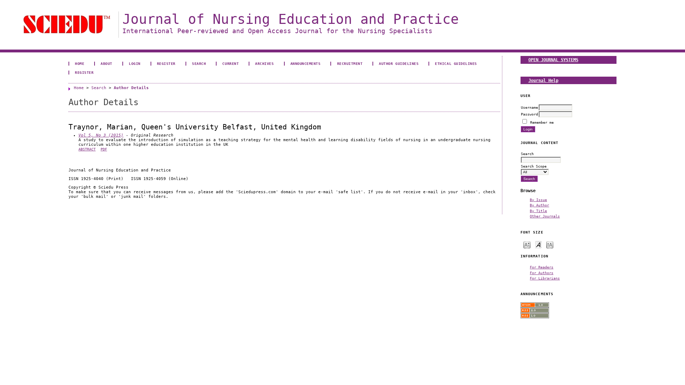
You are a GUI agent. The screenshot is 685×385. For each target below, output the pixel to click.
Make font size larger (549, 244)
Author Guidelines (398, 63)
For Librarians (545, 278)
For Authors (541, 273)
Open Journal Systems (553, 59)
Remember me (542, 122)
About (106, 63)
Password (529, 114)
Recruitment (350, 63)
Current (230, 63)
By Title (538, 211)
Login (135, 63)
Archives (264, 63)
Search (199, 63)
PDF (104, 149)
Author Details (131, 88)
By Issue (538, 199)
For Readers (541, 267)
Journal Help (543, 80)
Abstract (87, 149)
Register (166, 63)
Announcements (305, 63)
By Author (539, 205)
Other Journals (545, 216)
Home (79, 63)
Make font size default (538, 244)
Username (529, 107)
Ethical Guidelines (456, 63)
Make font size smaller (527, 244)
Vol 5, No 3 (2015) (100, 135)
